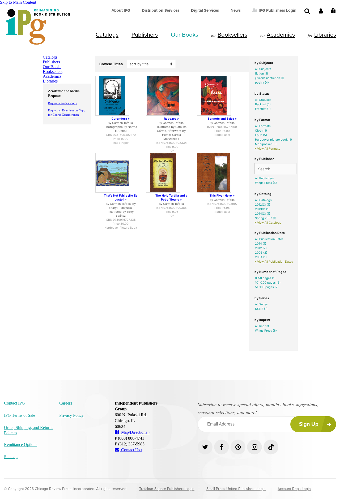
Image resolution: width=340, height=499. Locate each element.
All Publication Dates (269, 239)
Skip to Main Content (18, 2)
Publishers (144, 34)
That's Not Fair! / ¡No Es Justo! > (120, 197)
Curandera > (121, 118)
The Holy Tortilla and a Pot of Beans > (171, 197)
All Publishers (264, 178)
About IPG (121, 10)
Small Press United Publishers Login (236, 489)
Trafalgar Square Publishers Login (166, 489)
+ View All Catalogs (267, 222)
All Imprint (262, 326)
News (236, 10)
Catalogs (107, 34)
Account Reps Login (294, 489)
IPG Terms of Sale (19, 415)
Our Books (184, 34)
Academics (281, 34)
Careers (65, 403)
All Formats (263, 126)
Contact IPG (14, 403)
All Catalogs (263, 200)
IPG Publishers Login (277, 10)
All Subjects (263, 69)
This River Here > (222, 195)
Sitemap (11, 456)
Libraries (325, 34)
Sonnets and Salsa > (222, 118)
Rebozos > (171, 118)
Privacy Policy (71, 415)
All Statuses (263, 100)
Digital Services (205, 10)
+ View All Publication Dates (273, 261)
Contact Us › (131, 450)
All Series (261, 304)
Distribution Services (160, 10)
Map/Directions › (135, 432)
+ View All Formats (267, 148)
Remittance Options (20, 444)
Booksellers (232, 34)
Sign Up (308, 424)
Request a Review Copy (62, 103)
